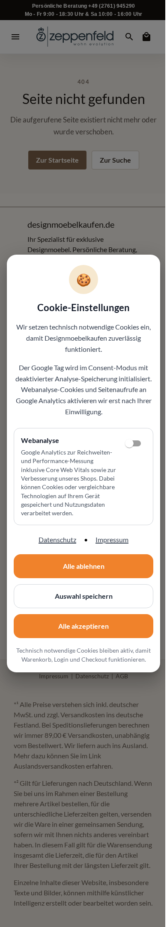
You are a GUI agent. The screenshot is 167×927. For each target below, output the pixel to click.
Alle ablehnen (83, 566)
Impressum (111, 539)
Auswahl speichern (84, 596)
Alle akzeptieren (83, 626)
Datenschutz (57, 539)
